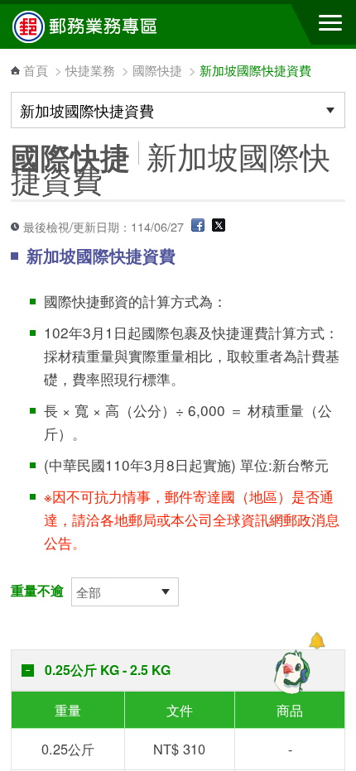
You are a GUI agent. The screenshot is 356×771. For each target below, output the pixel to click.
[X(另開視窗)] (218, 226)
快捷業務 (90, 70)
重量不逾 (37, 590)
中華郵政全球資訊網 (103, 26)
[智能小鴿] (290, 672)
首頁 (35, 70)
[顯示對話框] (316, 640)
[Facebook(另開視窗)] (197, 226)
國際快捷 (157, 70)
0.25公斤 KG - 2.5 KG (108, 669)
